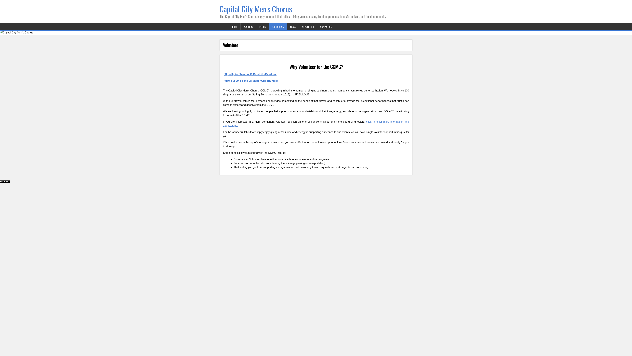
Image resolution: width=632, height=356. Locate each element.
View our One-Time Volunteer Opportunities (251, 80)
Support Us (278, 26)
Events (262, 26)
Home (234, 26)
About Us (248, 26)
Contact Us (326, 26)
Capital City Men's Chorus (256, 9)
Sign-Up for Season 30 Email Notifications (250, 74)
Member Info (308, 26)
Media (293, 26)
